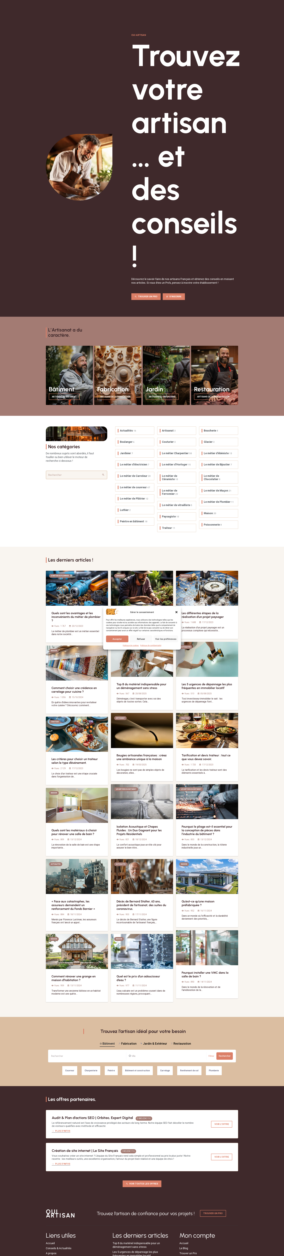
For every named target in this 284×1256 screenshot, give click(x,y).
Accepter (117, 639)
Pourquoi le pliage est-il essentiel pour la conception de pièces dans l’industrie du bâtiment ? (207, 830)
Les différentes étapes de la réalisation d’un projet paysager (203, 615)
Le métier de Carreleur (135, 475)
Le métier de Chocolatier (212, 477)
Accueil (50, 1243)
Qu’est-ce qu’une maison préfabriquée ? (198, 903)
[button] (176, 612)
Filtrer (211, 1056)
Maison (210, 513)
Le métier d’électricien (134, 464)
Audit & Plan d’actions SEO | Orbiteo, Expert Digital (92, 1118)
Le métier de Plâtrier (134, 498)
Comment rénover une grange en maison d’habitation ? (73, 978)
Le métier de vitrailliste (177, 505)
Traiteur (168, 527)
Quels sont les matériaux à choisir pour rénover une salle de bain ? (74, 832)
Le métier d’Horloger (176, 464)
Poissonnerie (213, 524)
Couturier (169, 441)
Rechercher (225, 1056)
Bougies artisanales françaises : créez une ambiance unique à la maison (142, 757)
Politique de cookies (131, 645)
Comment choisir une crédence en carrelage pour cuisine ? (74, 689)
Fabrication (129, 1043)
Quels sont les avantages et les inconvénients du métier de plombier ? (76, 616)
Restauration (182, 1043)
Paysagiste (170, 516)
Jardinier (126, 453)
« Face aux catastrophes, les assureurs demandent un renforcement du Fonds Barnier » (73, 905)
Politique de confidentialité (150, 645)
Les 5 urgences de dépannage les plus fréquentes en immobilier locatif (207, 686)
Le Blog (183, 1248)
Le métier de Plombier (219, 501)
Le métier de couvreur (135, 487)
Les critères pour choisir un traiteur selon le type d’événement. (74, 761)
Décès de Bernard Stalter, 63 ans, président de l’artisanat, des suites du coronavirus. (141, 905)
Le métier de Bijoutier (218, 464)
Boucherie (211, 430)
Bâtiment (109, 1043)
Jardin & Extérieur (155, 1043)
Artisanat (169, 430)
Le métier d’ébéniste (218, 453)
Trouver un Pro (188, 1253)
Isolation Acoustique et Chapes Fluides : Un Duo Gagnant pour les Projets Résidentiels (139, 830)
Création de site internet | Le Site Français (85, 1150)
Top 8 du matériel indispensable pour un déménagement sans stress (141, 686)
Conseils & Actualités (58, 1248)
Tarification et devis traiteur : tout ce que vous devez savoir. (206, 757)
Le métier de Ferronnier (170, 492)
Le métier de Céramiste (170, 477)
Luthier (125, 509)
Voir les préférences (165, 639)
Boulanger (127, 441)
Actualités (128, 430)
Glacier (209, 441)
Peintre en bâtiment (133, 521)
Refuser (141, 639)
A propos (51, 1253)
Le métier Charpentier (177, 453)
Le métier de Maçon (217, 490)
